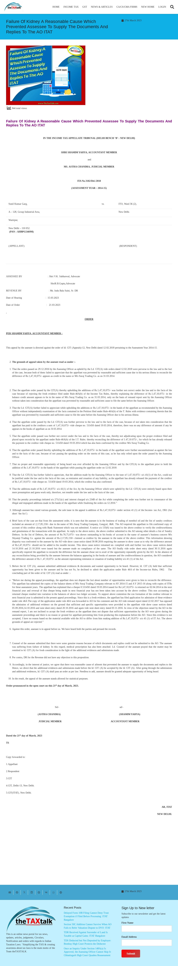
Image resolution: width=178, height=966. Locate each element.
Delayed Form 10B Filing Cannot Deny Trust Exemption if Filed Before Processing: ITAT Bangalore (86, 916)
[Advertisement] (132, 77)
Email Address (129, 937)
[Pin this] (39, 892)
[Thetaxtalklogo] (13, 7)
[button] (80, 7)
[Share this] (17, 892)
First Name (127, 922)
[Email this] (9, 892)
